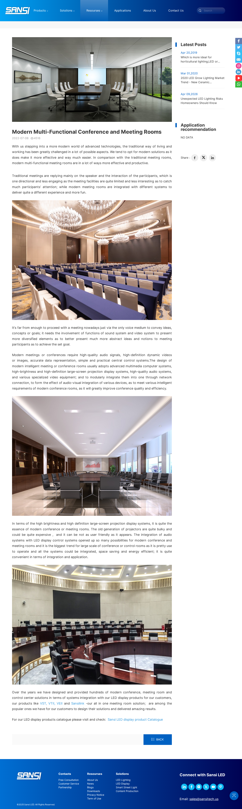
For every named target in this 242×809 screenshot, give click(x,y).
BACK (160, 739)
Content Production (127, 791)
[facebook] (194, 157)
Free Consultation (68, 780)
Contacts (64, 774)
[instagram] (199, 787)
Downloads (93, 791)
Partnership (65, 787)
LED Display (123, 783)
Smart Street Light (126, 787)
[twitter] (203, 157)
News (90, 783)
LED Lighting (123, 780)
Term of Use (94, 798)
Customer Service (68, 783)
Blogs (90, 787)
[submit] (200, 10)
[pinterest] (220, 787)
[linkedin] (212, 157)
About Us (92, 780)
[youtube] (213, 787)
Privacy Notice (95, 794)
